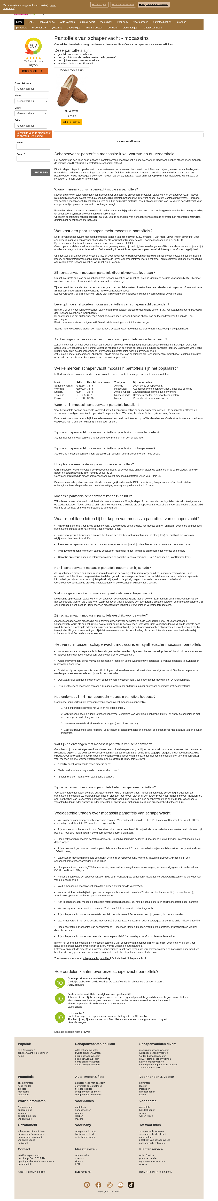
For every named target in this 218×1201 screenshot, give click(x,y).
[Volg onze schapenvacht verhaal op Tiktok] (131, 1184)
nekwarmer (24, 1137)
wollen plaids (25, 1118)
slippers (22, 1088)
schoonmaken (82, 1155)
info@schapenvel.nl (28, 1155)
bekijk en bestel (71, 122)
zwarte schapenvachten (88, 1052)
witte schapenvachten (86, 1050)
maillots (32, 1115)
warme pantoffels (104, 1019)
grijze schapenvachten (87, 1058)
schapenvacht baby (85, 1131)
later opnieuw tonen (124, 4)
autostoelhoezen (162, 21)
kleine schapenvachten (151, 1061)
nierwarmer (24, 1134)
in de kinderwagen (85, 1137)
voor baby (122, 21)
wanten (143, 1094)
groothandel (24, 1164)
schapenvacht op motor (87, 1091)
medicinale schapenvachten (154, 1050)
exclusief (113, 27)
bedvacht (23, 1143)
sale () (26, 1050)
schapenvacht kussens (151, 1131)
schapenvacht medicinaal (31, 1131)
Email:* (21, 154)
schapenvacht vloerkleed (152, 1134)
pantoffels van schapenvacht (171, 518)
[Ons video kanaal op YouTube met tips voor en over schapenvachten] (120, 1184)
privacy (143, 1164)
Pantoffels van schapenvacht (87, 38)
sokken (22, 1115)
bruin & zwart (87, 21)
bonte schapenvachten (87, 1061)
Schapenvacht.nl (67, 243)
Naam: (20, 142)
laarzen (143, 1085)
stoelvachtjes (130, 27)
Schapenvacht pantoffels (76, 154)
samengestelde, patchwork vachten (158, 1064)
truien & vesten (94, 27)
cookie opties (100, 4)
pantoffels (21, 27)
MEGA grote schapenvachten (155, 1058)
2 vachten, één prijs (149, 1067)
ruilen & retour (147, 1155)
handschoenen (147, 1091)
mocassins (23, 1091)
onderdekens (39, 27)
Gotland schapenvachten (152, 1055)
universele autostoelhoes (88, 1085)
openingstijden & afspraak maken (36, 1161)
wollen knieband (26, 1139)
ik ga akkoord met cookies (155, 4)
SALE (31, 21)
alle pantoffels (25, 1082)
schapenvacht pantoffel (90, 885)
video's (79, 1161)
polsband (37, 1137)
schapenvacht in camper (88, 1094)
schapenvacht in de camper (33, 1052)
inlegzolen (144, 1088)
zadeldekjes (73, 27)
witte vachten (67, 21)
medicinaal (106, 21)
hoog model (24, 1085)
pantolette (23, 1094)
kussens (181, 21)
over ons (79, 1158)
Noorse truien (25, 1107)
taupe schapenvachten (87, 1064)
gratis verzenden (148, 1158)
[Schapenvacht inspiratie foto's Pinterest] (87, 1184)
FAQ (77, 1164)
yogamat (57, 27)
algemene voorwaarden (152, 1161)
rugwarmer (38, 1134)
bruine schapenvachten (87, 1055)
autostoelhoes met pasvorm (90, 1082)
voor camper (141, 21)
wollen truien (146, 1115)
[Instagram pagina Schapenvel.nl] (110, 1184)
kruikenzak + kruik (85, 1134)
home (19, 21)
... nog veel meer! (152, 27)
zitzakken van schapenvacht (154, 1139)
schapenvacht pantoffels (84, 210)
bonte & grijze (47, 21)
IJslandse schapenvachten (153, 1052)
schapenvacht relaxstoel (152, 1143)
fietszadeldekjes (83, 1088)
